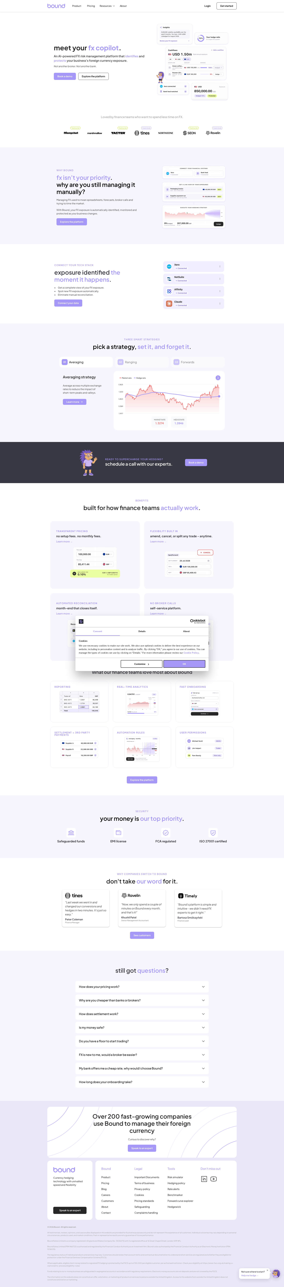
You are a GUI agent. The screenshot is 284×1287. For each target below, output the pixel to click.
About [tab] (186, 631)
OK (184, 664)
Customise (139, 664)
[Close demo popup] (267, 1270)
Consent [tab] (97, 631)
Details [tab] (142, 631)
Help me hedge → (250, 1275)
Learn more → (64, 541)
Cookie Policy (191, 652)
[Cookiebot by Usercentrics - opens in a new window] (192, 621)
